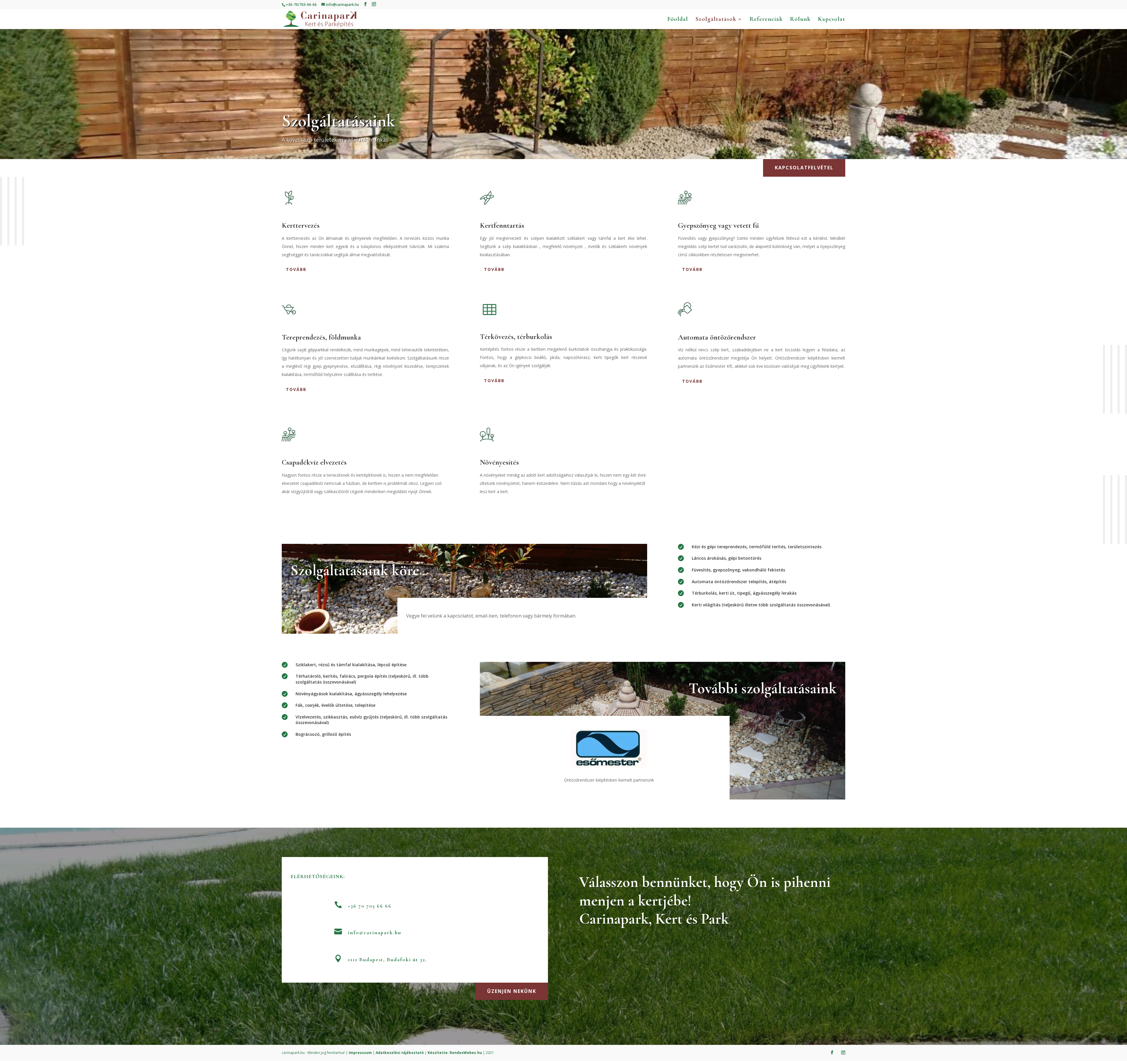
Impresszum (360, 1052)
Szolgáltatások (715, 20)
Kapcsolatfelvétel (804, 167)
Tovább (296, 269)
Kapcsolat (831, 20)
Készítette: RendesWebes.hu (455, 1052)
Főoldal (677, 20)
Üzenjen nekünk (511, 991)
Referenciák (766, 20)
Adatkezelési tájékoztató (400, 1052)
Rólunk (800, 20)
